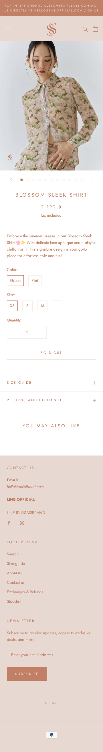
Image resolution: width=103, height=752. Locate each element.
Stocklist (14, 601)
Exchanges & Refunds (25, 592)
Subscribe (27, 674)
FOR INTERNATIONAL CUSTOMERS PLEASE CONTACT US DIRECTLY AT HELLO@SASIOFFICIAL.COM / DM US (52, 8)
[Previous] (11, 179)
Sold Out (51, 352)
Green (15, 280)
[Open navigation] (8, 28)
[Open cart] (95, 29)
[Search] (85, 28)
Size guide (16, 563)
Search (13, 554)
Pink (35, 280)
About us (14, 573)
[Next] (92, 179)
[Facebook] (9, 522)
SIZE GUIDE (19, 382)
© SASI (51, 703)
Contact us (16, 582)
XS (12, 306)
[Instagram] (22, 522)
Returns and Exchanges (36, 400)
